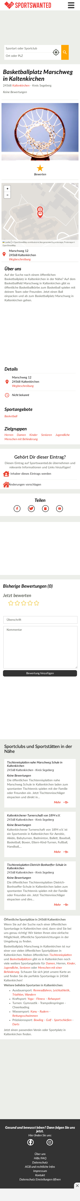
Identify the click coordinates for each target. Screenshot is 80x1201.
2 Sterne (17, 603)
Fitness (40, 998)
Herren (8, 435)
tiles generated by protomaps (51, 242)
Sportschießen (62, 1020)
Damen (21, 435)
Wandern (30, 994)
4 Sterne (30, 603)
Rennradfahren (42, 990)
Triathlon (17, 994)
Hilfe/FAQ (40, 1158)
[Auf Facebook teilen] (17, 509)
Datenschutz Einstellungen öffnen (40, 1179)
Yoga (30, 998)
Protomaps (68, 242)
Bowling (38, 1020)
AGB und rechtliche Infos (40, 1166)
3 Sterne (23, 603)
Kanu (34, 1011)
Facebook (30, 1142)
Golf (48, 1020)
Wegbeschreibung (20, 259)
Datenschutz (40, 1162)
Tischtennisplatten (60, 955)
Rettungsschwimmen (25, 1015)
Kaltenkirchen (20, 85)
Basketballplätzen (21, 959)
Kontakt (40, 1175)
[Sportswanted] (30, 5)
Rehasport (54, 998)
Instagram (49, 1142)
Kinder (33, 435)
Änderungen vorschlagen (25, 484)
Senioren (46, 435)
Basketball (10, 416)
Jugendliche (62, 435)
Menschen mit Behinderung (21, 439)
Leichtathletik (61, 990)
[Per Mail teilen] (60, 509)
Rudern (44, 1011)
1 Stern (10, 603)
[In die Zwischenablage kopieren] (45, 509)
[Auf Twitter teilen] (31, 509)
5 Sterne (36, 603)
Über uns (40, 1154)
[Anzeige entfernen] (77, 1185)
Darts (15, 1024)
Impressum (40, 1171)
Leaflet (7, 242)
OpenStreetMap (9, 245)
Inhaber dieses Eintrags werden (30, 473)
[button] (40, 214)
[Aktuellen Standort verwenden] (56, 52)
